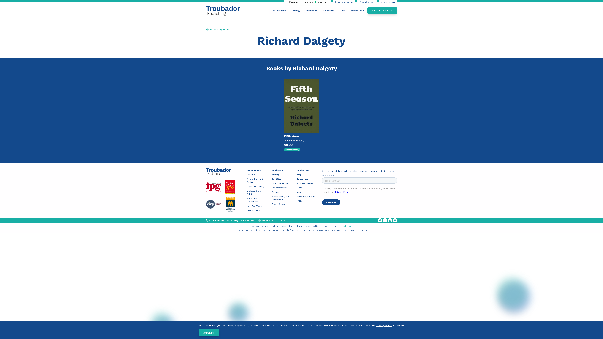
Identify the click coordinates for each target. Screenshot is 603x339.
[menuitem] (278, 10)
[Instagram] (390, 220)
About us (328, 10)
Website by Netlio (345, 226)
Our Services (278, 10)
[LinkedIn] (385, 220)
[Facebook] (380, 220)
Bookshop (311, 10)
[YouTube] (395, 220)
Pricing (296, 10)
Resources (357, 10)
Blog (342, 10)
